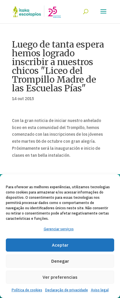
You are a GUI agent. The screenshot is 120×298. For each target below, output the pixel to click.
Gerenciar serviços (59, 229)
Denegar (60, 261)
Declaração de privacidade (66, 290)
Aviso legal (100, 290)
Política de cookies (27, 290)
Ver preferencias (60, 277)
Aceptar (60, 245)
